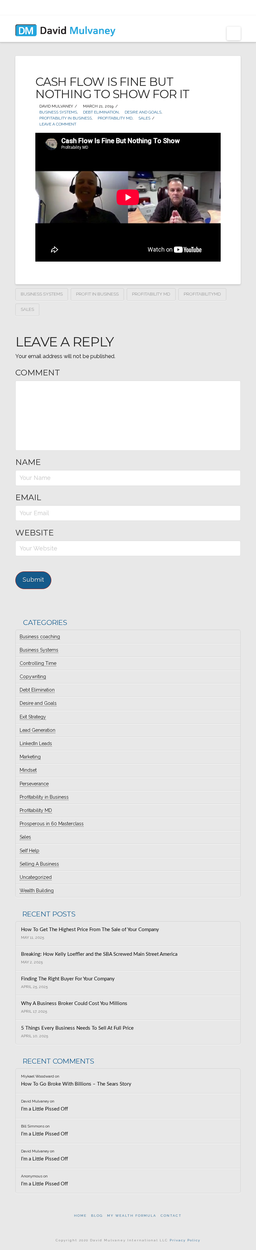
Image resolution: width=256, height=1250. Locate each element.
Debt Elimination (100, 112)
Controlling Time (38, 663)
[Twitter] (211, 7)
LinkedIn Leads (36, 743)
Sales (143, 118)
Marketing (30, 756)
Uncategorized (36, 877)
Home (80, 1215)
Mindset (28, 770)
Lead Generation (37, 730)
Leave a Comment (57, 124)
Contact (171, 1215)
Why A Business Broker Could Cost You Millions (74, 1003)
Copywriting (33, 676)
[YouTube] (229, 7)
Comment (37, 372)
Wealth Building (37, 890)
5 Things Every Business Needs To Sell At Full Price (77, 1028)
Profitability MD (114, 118)
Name (28, 462)
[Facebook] (203, 7)
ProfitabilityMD (202, 294)
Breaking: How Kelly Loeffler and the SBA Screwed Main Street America (99, 954)
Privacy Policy (185, 1240)
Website (34, 532)
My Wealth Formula (131, 1215)
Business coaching (40, 636)
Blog (97, 1215)
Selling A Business (39, 864)
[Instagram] (237, 7)
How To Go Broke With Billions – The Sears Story (76, 1084)
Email (28, 497)
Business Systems (57, 112)
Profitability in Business (65, 118)
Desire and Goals (142, 112)
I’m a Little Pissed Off (44, 1109)
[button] (234, 33)
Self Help (29, 850)
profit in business (97, 294)
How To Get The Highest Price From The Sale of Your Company (90, 929)
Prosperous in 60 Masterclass (52, 823)
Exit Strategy (33, 717)
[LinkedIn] (220, 7)
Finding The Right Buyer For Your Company (68, 978)
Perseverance (34, 783)
